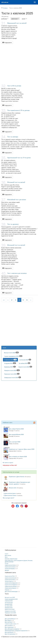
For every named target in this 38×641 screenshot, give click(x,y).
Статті (6, 553)
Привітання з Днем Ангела (16, 476)
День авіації (8, 620)
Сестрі (6, 563)
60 (15, 18)
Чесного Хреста (9, 581)
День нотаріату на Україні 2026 (18, 456)
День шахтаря (8, 622)
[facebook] (17, 506)
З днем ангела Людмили (11, 584)
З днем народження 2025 (13, 356)
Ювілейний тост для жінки (16, 199)
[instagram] (21, 506)
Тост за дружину (13, 224)
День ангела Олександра (11, 591)
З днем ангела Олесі (10, 579)
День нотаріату (9, 625)
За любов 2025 (24, 363)
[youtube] (12, 506)
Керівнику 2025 (9, 367)
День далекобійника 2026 (16, 434)
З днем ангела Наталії (10, 578)
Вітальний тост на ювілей (16, 182)
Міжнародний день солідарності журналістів (16, 630)
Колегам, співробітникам (11, 559)
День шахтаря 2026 (14, 442)
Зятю (6, 557)
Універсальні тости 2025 (12, 377)
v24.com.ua (4, 2)
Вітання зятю (12, 488)
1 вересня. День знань (10, 623)
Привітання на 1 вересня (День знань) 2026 (21, 449)
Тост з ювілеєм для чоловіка (17, 273)
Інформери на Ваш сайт (10, 465)
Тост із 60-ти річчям (14, 86)
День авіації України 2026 (16, 429)
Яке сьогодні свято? (8, 498)
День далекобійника (10, 618)
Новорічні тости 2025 (11, 370)
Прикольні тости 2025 (11, 374)
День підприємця (9, 627)
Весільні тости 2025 (11, 352)
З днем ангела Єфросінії (11, 583)
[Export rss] (34, 423)
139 (24, 18)
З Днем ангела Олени (10, 495)
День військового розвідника (12, 629)
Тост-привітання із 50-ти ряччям (18, 110)
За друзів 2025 (9, 363)
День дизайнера (9, 632)
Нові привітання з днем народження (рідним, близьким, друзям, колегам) (19, 561)
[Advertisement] (19, 64)
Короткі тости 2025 (25, 367)
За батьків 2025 (24, 360)
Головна (5, 8)
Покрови (7, 589)
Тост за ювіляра (12, 137)
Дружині (7, 570)
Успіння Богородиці (10, 568)
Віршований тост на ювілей (16, 23)
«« (4, 300)
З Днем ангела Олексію (10, 586)
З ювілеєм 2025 (10, 360)
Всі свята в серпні (8, 462)
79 (4, 18)
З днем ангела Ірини (10, 493)
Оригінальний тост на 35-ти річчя (18, 157)
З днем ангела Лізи (9, 576)
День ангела (8, 555)
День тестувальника (10, 634)
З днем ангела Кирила (10, 588)
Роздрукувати (8, 42)
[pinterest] (26, 506)
